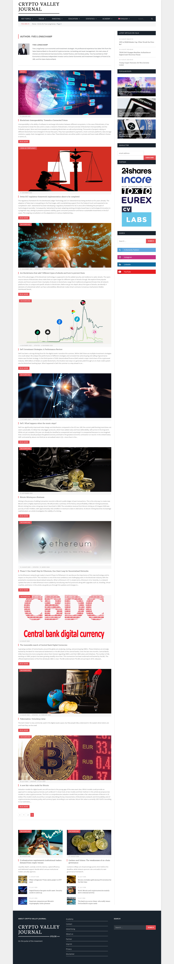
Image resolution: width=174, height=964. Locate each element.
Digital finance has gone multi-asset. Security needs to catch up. (45, 891)
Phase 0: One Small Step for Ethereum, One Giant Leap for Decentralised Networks (54, 571)
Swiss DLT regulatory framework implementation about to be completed (50, 196)
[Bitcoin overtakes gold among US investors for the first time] (71, 879)
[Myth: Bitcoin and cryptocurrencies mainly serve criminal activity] (71, 890)
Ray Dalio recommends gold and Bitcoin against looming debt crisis (134, 114)
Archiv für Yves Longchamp (46, 24)
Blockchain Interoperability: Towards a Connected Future (44, 120)
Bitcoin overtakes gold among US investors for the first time (94, 881)
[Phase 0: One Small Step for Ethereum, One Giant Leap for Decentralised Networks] (64, 543)
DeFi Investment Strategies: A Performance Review (41, 349)
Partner (69, 939)
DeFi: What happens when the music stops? (38, 423)
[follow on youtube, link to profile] (136, 272)
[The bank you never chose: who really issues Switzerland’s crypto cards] (71, 901)
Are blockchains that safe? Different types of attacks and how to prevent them (52, 273)
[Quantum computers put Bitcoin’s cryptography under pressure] (22, 901)
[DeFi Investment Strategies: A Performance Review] (64, 321)
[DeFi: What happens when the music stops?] (64, 395)
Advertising (70, 929)
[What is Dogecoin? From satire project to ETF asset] (22, 879)
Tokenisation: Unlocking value (32, 719)
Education (73, 19)
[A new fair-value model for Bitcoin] (64, 757)
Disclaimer (70, 954)
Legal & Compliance (28, 148)
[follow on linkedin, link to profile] (136, 264)
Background (25, 224)
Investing (56, 19)
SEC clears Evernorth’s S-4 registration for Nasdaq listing (135, 135)
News (120, 90)
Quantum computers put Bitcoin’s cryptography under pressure (41, 902)
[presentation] (152, 18)
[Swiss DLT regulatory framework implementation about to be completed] (64, 169)
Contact (69, 924)
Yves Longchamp (40, 45)
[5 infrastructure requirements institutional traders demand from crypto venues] (40, 842)
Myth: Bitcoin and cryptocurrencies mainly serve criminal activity (93, 891)
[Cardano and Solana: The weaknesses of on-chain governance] (89, 842)
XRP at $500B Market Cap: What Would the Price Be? (136, 43)
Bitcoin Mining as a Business (32, 497)
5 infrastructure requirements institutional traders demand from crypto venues (40, 861)
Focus (41, 19)
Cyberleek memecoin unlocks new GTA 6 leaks (134, 93)
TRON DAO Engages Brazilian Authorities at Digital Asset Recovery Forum (135, 53)
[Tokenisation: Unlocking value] (64, 691)
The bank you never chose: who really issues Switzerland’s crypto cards (94, 902)
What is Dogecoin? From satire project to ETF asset (45, 881)
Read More (24, 141)
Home (34, 24)
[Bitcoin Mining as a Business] (64, 469)
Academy (106, 19)
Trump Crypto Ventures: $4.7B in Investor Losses (134, 64)
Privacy (69, 949)
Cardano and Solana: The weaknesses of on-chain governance (89, 861)
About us (69, 934)
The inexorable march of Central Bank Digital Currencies (43, 645)
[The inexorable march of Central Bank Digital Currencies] (64, 617)
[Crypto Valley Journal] (39, 8)
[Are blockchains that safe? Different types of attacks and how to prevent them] (64, 245)
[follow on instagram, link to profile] (136, 257)
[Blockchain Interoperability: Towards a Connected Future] (64, 92)
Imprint (69, 944)
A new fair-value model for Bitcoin (34, 785)
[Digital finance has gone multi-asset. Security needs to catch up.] (22, 890)
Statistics (90, 19)
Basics (22, 72)
